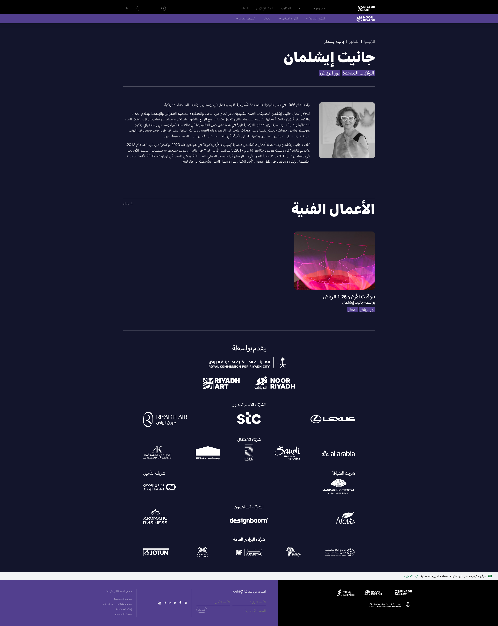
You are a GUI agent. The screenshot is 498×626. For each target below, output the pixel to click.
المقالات (286, 8)
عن (303, 8)
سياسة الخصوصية (123, 599)
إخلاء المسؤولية (124, 609)
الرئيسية (369, 41)
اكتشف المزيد (247, 18)
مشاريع (320, 8)
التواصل (243, 8)
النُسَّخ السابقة (317, 18)
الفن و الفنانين (290, 18)
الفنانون (354, 41)
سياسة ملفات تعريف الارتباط (117, 604)
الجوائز (267, 18)
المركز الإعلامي (264, 8)
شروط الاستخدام (123, 614)
